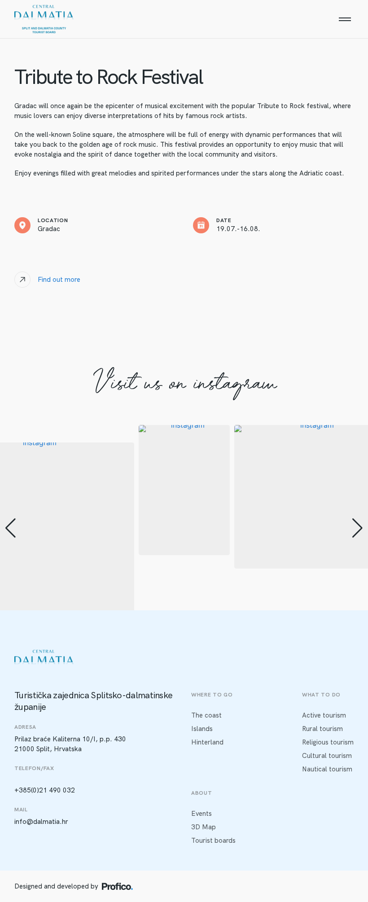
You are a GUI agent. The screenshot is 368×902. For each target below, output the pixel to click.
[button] (10, 528)
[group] (184, 490)
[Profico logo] (117, 886)
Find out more (59, 279)
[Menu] (345, 19)
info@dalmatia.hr (41, 821)
